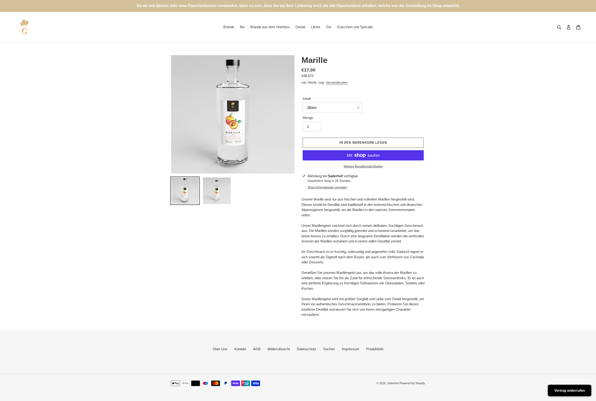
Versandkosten (337, 82)
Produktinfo (374, 349)
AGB (257, 349)
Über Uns (220, 349)
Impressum (350, 349)
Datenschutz (306, 349)
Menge (308, 118)
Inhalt (307, 99)
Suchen (329, 349)
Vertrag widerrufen (569, 390)
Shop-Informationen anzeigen (327, 187)
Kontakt (240, 349)
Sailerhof (393, 383)
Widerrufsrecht (279, 349)
